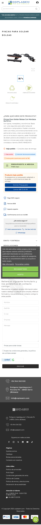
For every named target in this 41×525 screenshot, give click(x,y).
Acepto (20, 274)
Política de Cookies (12, 478)
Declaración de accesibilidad (16, 484)
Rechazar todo (20, 269)
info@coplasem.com (20, 398)
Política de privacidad (13, 469)
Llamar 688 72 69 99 (20, 189)
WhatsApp (21, 232)
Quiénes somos (11, 451)
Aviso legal (10, 472)
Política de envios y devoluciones (17, 481)
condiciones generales (19, 351)
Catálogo (9, 454)
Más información (8, 264)
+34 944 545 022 (30, 229)
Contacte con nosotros (14, 460)
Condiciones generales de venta (17, 475)
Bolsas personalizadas (13, 457)
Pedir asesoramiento (14, 229)
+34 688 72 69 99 (14, 497)
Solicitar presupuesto (20, 185)
